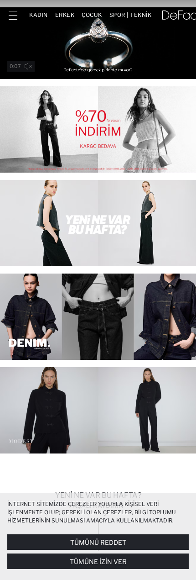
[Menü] (12, 15)
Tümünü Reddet (98, 542)
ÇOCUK (92, 14)
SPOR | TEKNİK (130, 14)
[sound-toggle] (28, 66)
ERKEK (65, 14)
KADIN (38, 14)
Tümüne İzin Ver (98, 561)
